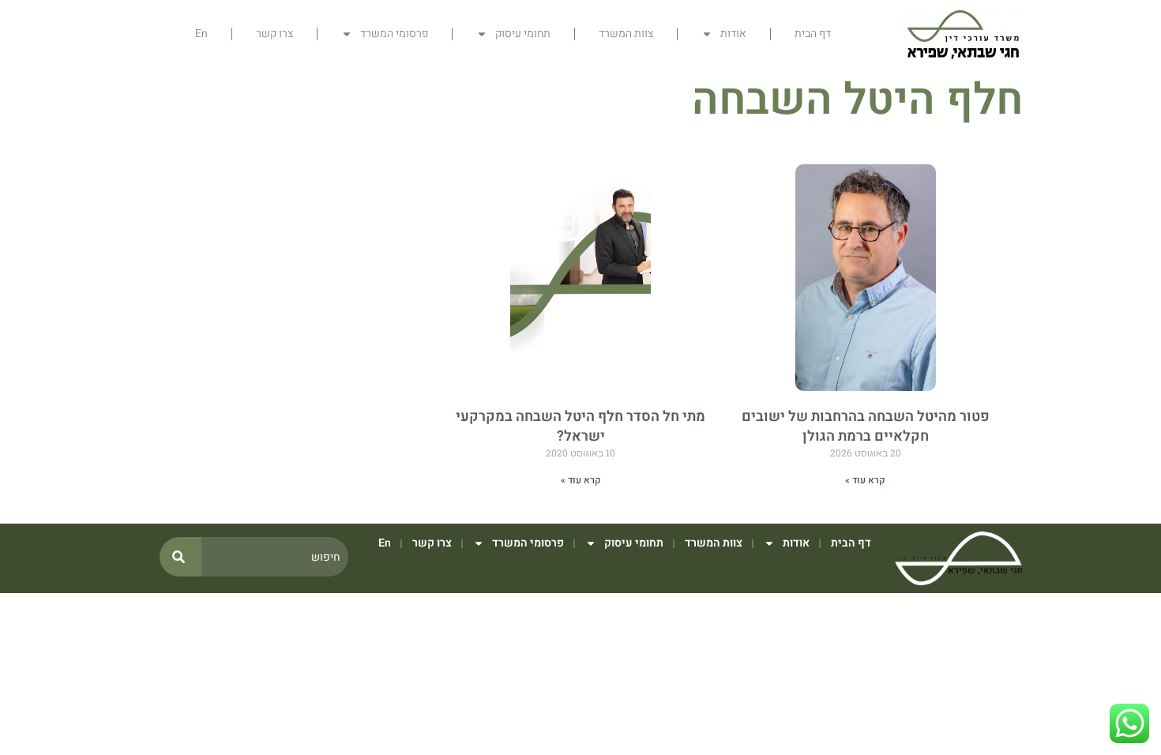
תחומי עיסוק (522, 33)
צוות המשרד (626, 33)
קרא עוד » (865, 480)
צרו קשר (274, 33)
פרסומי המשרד (394, 33)
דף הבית (813, 33)
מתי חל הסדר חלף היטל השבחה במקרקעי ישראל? (580, 426)
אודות (733, 33)
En (201, 33)
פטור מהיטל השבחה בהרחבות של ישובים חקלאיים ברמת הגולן (866, 426)
